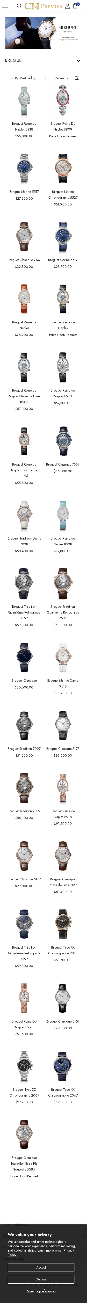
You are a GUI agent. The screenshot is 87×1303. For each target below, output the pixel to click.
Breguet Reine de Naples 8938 (63, 541)
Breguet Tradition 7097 (24, 748)
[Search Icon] (19, 6)
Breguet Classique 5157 (24, 879)
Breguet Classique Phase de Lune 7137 (63, 882)
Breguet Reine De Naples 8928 (24, 1024)
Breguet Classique (24, 680)
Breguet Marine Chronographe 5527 (63, 194)
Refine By (61, 78)
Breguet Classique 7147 (24, 259)
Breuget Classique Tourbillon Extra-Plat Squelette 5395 (24, 1163)
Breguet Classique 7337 (63, 464)
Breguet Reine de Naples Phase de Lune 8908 (24, 396)
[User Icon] (67, 6)
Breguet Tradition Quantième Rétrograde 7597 (24, 612)
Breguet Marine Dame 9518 (62, 683)
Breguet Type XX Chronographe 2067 (24, 1092)
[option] (24, 100)
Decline (41, 1279)
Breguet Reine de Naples (24, 325)
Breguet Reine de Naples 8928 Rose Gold (24, 470)
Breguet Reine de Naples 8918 (24, 126)
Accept (41, 1267)
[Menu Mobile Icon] (5, 6)
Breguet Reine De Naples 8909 (63, 126)
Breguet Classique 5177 (62, 748)
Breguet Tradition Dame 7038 (24, 541)
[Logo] (43, 6)
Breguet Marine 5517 (24, 191)
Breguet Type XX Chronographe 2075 (63, 950)
